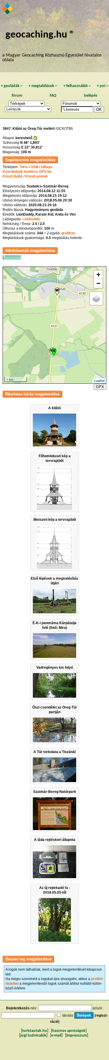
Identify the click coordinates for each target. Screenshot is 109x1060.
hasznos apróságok (68, 1031)
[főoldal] (7, 9)
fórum (17, 96)
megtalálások (42, 86)
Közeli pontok (36, 176)
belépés (90, 96)
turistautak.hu (34, 1031)
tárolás (67, 1015)
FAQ (53, 96)
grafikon (68, 233)
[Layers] (96, 298)
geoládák (11, 86)
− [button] (98, 283)
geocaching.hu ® (40, 35)
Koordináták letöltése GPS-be (27, 172)
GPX (100, 387)
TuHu (23, 167)
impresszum (76, 1035)
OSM (34, 167)
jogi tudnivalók (33, 1035)
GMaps (47, 167)
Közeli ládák (13, 176)
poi (102, 86)
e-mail (56, 1035)
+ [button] (98, 274)
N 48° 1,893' (30, 143)
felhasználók (77, 86)
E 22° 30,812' (32, 147)
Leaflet (99, 380)
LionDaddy (31, 219)
